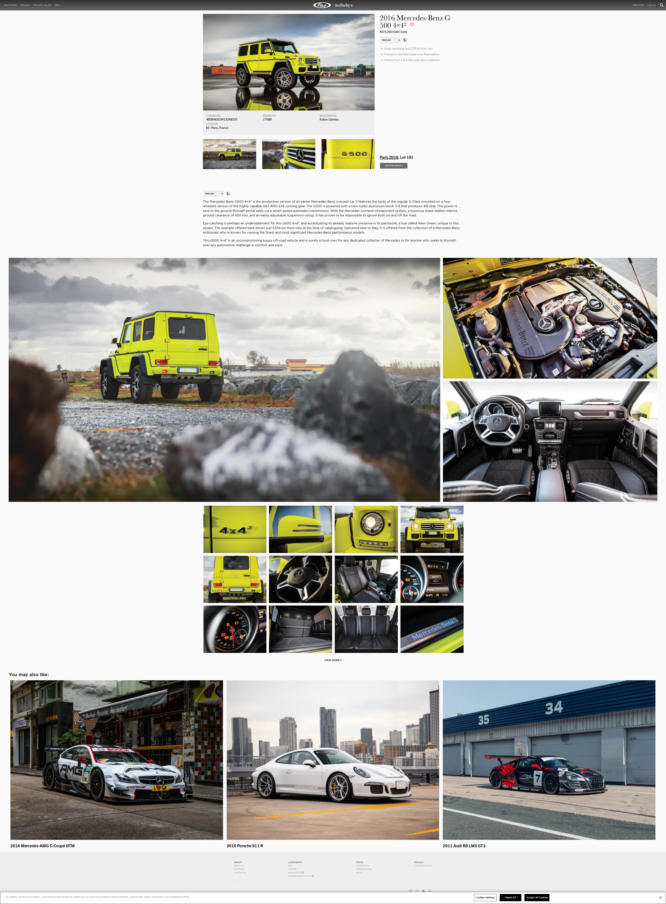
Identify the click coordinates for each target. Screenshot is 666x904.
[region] (333, 898)
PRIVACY (419, 862)
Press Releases (364, 869)
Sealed (24, 5)
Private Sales (42, 5)
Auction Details (394, 165)
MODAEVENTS (295, 873)
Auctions (10, 5)
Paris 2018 (389, 157)
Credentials (362, 866)
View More (332, 660)
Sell (57, 5)
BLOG (358, 873)
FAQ (290, 866)
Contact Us (240, 873)
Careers (292, 869)
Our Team (239, 869)
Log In (652, 5)
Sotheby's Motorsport (300, 876)
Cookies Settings (423, 866)
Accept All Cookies (537, 897)
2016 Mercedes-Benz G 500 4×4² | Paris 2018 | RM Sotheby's (333, 5)
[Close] (660, 897)
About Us (239, 866)
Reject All (510, 897)
